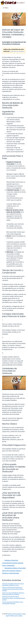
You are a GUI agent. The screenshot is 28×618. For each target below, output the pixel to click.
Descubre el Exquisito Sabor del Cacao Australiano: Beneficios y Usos (13, 584)
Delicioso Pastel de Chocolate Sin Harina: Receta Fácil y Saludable (12, 562)
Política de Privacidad (14, 614)
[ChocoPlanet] (12, 3)
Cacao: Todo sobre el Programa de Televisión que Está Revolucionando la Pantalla (12, 589)
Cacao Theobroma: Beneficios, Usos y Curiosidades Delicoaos (12, 602)
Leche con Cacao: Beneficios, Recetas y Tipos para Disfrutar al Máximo (13, 593)
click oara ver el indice (17, 51)
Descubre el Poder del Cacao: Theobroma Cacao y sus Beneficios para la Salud (13, 598)
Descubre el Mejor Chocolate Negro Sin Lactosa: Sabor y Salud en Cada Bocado (14, 570)
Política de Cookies (16, 616)
